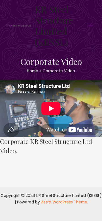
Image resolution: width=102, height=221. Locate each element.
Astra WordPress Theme (64, 202)
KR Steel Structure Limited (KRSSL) (54, 25)
